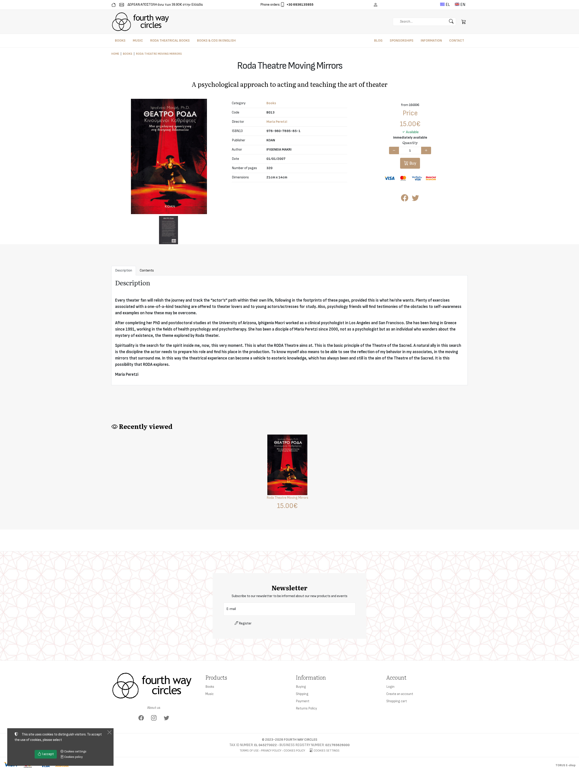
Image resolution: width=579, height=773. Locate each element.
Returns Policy (306, 708)
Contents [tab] (147, 270)
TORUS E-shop (565, 765)
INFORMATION (431, 40)
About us (153, 708)
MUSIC (138, 40)
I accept (47, 754)
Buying (301, 687)
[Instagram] (154, 718)
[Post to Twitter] (415, 199)
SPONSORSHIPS (401, 40)
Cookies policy (294, 750)
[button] (464, 21)
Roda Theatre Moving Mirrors (159, 54)
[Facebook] (141, 718)
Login (390, 687)
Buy (412, 163)
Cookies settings (326, 750)
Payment (302, 701)
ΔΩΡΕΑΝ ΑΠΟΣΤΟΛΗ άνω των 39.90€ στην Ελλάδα (165, 4)
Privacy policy (271, 750)
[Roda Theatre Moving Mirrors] (168, 156)
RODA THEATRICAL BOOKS (170, 40)
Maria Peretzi (276, 122)
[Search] (451, 22)
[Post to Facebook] (404, 199)
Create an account (399, 694)
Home (115, 54)
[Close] (109, 732)
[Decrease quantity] (394, 150)
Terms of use (249, 750)
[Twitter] (166, 718)
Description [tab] (123, 270)
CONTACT (456, 40)
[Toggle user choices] (375, 4)
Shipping (302, 694)
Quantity (410, 142)
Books (127, 54)
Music (209, 694)
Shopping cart (396, 701)
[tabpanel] (289, 330)
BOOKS (120, 40)
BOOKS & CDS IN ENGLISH (216, 40)
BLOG (378, 40)
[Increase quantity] (426, 150)
